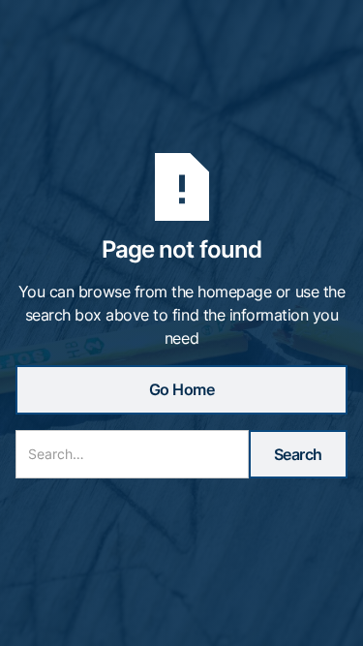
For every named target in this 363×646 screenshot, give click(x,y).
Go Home (182, 389)
